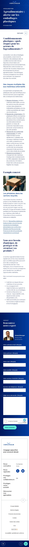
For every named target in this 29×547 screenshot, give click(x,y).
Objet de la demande (12, 395)
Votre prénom (10, 353)
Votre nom (9, 361)
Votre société (10, 370)
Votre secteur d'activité (13, 378)
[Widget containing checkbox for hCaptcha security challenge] (15, 421)
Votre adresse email (12, 344)
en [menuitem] (17, 478)
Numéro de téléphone (13, 387)
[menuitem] (6, 485)
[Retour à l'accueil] (14, 2)
